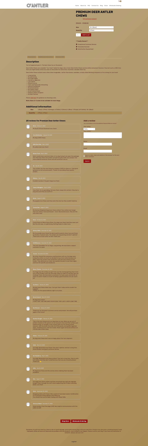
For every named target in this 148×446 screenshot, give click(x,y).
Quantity (79, 30)
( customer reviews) (90, 19)
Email (86, 148)
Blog (101, 5)
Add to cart (86, 35)
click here (33, 98)
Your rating (87, 126)
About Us (83, 5)
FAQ (89, 5)
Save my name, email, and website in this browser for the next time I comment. (102, 155)
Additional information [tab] (46, 57)
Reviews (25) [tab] (60, 57)
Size (77, 27)
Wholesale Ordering (115, 5)
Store (106, 5)
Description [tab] (32, 57)
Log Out (74, 441)
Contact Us (95, 5)
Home (77, 5)
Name (86, 141)
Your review (88, 131)
